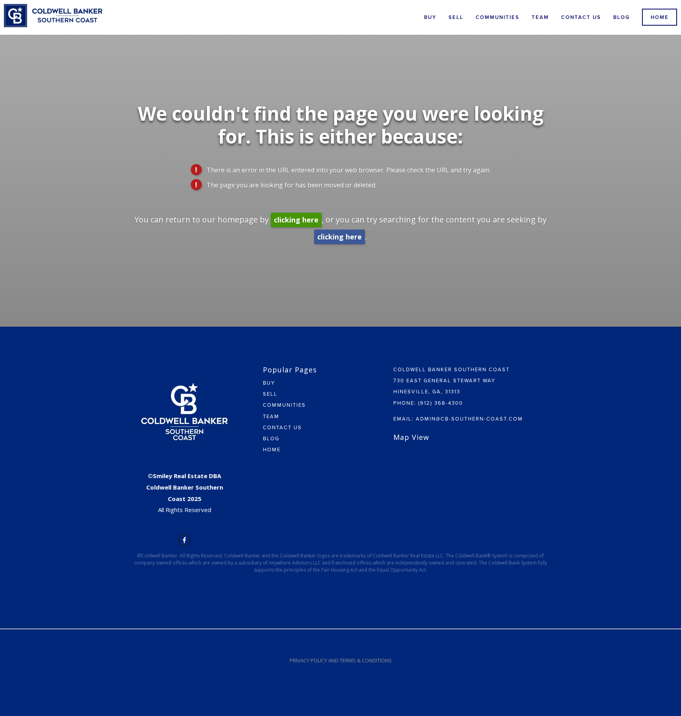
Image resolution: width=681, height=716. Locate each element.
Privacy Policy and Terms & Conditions (341, 660)
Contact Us (581, 17)
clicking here (296, 219)
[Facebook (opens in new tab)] (184, 540)
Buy (430, 17)
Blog (621, 17)
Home (660, 17)
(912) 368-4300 (440, 402)
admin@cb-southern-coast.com (469, 418)
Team (540, 17)
